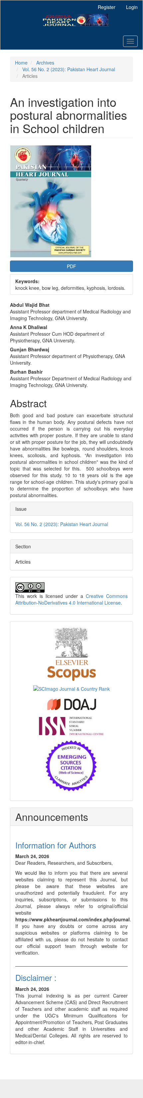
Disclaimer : (36, 977)
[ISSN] (71, 725)
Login (132, 7)
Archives (45, 62)
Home (21, 62)
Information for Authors (55, 845)
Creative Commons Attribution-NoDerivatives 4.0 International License (71, 599)
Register (106, 7)
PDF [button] (71, 266)
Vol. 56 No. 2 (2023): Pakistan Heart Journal (68, 69)
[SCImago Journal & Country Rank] (71, 688)
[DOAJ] (71, 703)
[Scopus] (71, 653)
